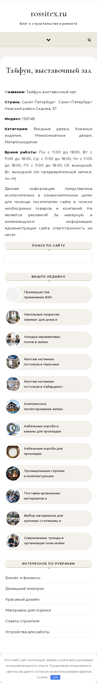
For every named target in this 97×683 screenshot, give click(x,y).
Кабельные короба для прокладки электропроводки (43, 451)
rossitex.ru (49, 13)
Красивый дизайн (22, 599)
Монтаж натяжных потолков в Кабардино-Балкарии (43, 384)
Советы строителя (22, 621)
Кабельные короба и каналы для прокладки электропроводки (42, 429)
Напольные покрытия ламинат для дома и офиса (41, 317)
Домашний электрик (24, 588)
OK (55, 677)
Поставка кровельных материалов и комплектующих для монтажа (42, 496)
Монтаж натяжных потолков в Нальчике (41, 361)
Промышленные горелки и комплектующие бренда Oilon (44, 473)
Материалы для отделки (28, 610)
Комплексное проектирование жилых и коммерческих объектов (43, 406)
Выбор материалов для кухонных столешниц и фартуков (43, 518)
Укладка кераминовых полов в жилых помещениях (42, 339)
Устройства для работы (27, 632)
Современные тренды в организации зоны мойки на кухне (44, 540)
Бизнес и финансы (22, 577)
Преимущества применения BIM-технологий (38, 295)
